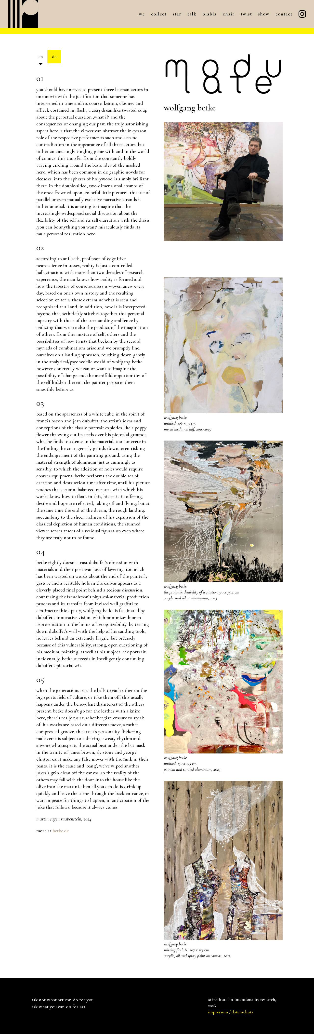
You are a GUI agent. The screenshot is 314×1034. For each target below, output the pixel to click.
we (142, 14)
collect (159, 14)
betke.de (60, 831)
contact (283, 14)
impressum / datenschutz (230, 1012)
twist (246, 14)
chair (229, 14)
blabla (209, 14)
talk (191, 14)
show (263, 14)
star (177, 14)
